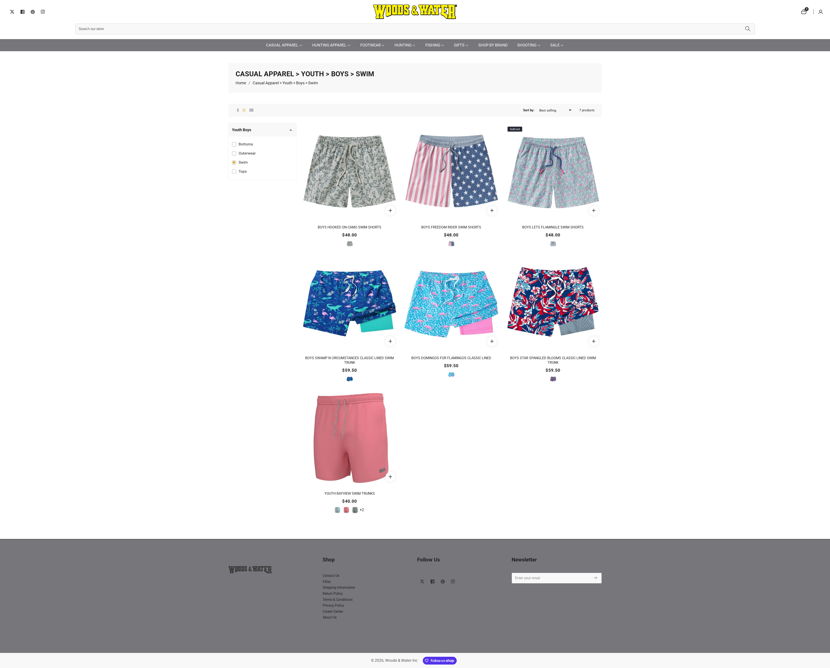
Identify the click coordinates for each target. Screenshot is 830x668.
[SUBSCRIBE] (595, 578)
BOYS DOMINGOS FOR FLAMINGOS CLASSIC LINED (451, 358)
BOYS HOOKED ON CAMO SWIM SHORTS (349, 227)
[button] (282, 45)
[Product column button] (238, 110)
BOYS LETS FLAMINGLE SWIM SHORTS (553, 227)
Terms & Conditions (338, 600)
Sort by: (528, 110)
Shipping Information (339, 587)
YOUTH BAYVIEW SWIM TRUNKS (349, 493)
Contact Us (331, 576)
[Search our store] (748, 29)
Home (241, 83)
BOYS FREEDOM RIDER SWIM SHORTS (451, 227)
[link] (273, 570)
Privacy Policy (333, 605)
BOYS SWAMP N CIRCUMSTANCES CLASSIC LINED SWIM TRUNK (349, 360)
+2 (362, 510)
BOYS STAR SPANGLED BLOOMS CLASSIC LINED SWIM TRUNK (553, 360)
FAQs (327, 582)
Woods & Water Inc (401, 661)
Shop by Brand (493, 45)
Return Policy (333, 593)
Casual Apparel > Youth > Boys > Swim (285, 83)
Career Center (333, 611)
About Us (330, 617)
